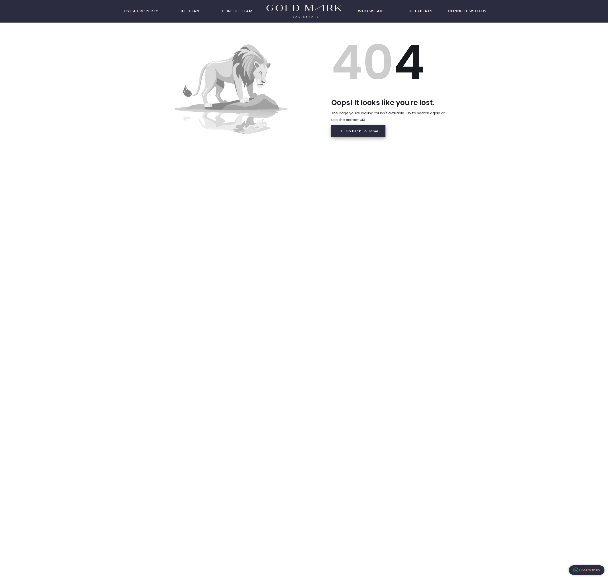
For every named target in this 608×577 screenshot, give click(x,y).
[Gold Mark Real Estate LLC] (304, 11)
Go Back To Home (361, 131)
